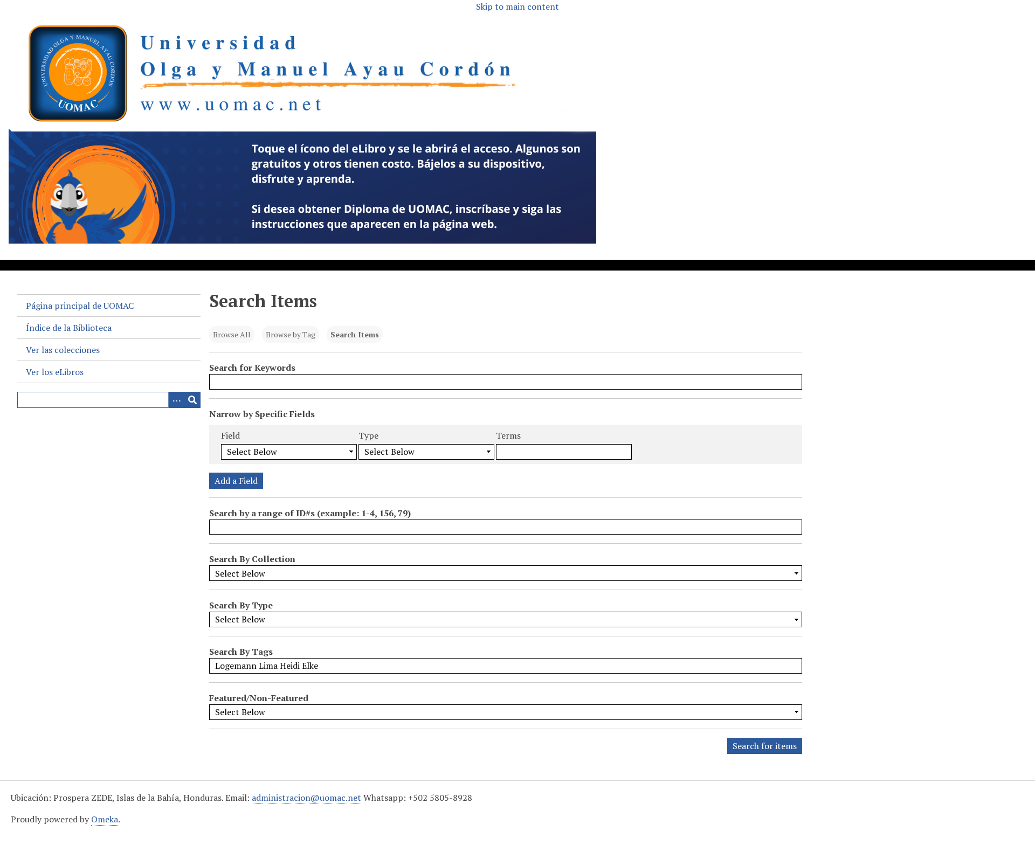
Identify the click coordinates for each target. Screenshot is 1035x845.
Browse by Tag (290, 334)
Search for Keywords (252, 367)
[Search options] (176, 400)
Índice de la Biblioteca (69, 328)
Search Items (354, 334)
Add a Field (236, 481)
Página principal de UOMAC (80, 305)
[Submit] (192, 400)
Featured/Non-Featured (258, 698)
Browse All (232, 334)
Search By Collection (252, 559)
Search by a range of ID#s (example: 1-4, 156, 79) (310, 513)
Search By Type (241, 605)
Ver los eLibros (55, 372)
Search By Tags (241, 651)
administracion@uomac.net (306, 798)
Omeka (104, 819)
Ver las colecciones (63, 350)
